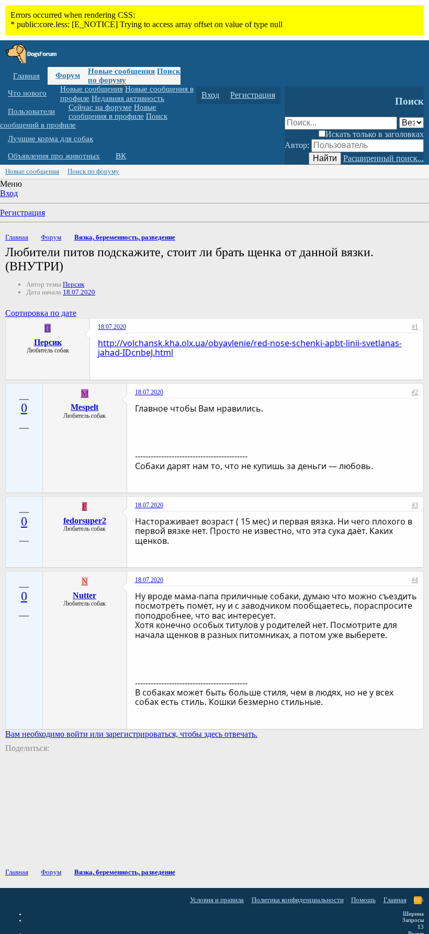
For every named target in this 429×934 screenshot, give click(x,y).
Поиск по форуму (93, 171)
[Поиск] (295, 95)
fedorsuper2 (84, 520)
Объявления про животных (54, 156)
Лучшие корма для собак (50, 138)
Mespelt (84, 407)
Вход (9, 193)
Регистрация (22, 212)
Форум (67, 75)
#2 (415, 392)
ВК (121, 156)
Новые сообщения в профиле (112, 111)
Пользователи (31, 111)
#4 (415, 580)
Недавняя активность (128, 98)
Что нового (27, 93)
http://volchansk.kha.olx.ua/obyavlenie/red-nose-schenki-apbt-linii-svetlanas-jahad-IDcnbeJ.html (250, 347)
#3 (415, 505)
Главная (26, 76)
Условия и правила (217, 900)
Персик (73, 284)
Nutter (84, 595)
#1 (415, 327)
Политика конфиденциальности (298, 900)
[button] (54, 93)
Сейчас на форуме (100, 107)
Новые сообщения (121, 71)
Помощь (363, 900)
